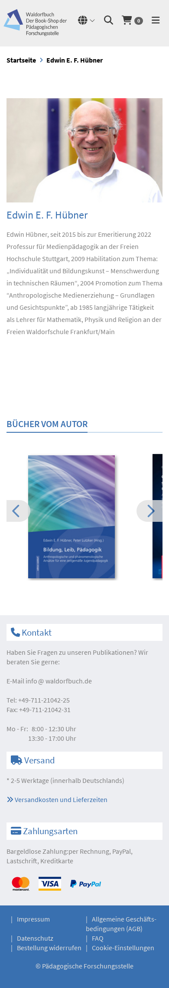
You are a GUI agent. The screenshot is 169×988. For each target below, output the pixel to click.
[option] (84, 517)
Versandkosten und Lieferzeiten (60, 799)
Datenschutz (35, 938)
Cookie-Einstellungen (123, 947)
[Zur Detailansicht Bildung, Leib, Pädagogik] (84, 516)
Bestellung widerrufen (49, 947)
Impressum (33, 919)
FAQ (98, 938)
